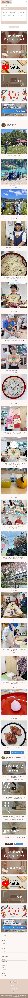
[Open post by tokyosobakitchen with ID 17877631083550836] (14, 605)
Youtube (3, 940)
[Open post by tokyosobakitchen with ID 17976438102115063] (14, 233)
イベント (3, 945)
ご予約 (3, 967)
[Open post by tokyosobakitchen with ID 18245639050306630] (14, 635)
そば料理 (3, 943)
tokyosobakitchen (14, 130)
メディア (3, 953)
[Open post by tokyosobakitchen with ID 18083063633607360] (14, 702)
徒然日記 (3, 959)
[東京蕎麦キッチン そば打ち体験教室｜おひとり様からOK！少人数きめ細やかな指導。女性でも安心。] (6, 2)
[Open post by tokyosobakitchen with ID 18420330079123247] (14, 512)
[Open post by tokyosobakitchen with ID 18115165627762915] (14, 418)
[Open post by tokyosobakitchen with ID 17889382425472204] (14, 449)
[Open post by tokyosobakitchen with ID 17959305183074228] (14, 575)
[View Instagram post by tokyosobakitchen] (25, 152)
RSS (15, 991)
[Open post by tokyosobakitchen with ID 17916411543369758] (14, 387)
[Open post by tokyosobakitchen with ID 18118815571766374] (14, 295)
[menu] (26, 2)
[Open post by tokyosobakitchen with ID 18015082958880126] (14, 263)
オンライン (4, 948)
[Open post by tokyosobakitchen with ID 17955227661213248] (14, 172)
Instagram (13, 991)
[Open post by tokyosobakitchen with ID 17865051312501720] (14, 733)
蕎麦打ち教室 (4, 961)
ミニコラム (4, 951)
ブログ (3, 971)
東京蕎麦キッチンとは (6, 965)
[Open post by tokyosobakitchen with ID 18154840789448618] (14, 668)
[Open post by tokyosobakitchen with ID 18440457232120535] (14, 141)
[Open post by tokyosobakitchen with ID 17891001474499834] (14, 356)
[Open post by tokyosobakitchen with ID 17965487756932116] (14, 326)
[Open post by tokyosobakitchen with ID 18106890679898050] (14, 481)
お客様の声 (14, 27)
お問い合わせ (4, 975)
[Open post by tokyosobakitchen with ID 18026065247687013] (14, 202)
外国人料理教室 (5, 956)
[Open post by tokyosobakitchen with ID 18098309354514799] (14, 543)
